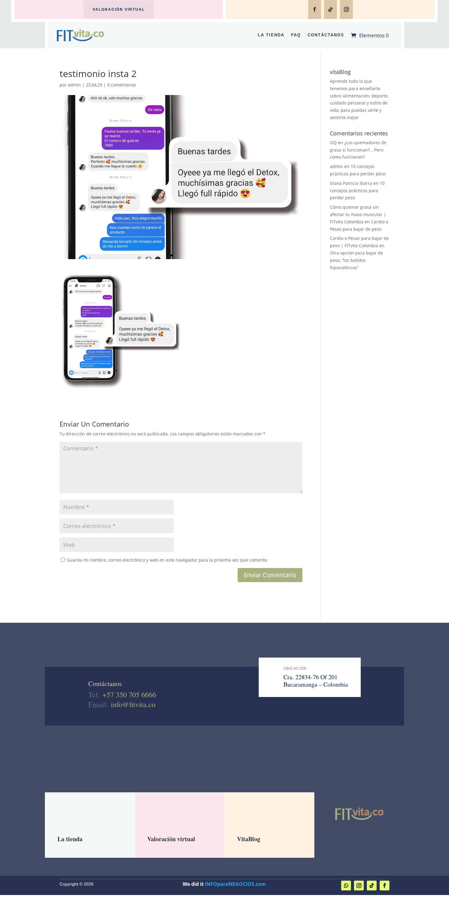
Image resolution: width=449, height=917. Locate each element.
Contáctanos (326, 35)
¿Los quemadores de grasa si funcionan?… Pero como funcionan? (358, 150)
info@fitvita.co (133, 704)
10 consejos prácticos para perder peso (357, 190)
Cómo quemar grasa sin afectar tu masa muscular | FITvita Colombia (358, 214)
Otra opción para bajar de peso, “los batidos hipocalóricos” (356, 260)
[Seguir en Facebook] (314, 9)
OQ (333, 142)
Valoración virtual (119, 9)
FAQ (296, 35)
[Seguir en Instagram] (346, 9)
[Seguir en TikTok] (330, 9)
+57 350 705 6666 (129, 694)
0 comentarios (121, 85)
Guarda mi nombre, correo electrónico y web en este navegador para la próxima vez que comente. (167, 560)
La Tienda (271, 35)
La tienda (69, 838)
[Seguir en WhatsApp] (346, 885)
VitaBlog (248, 838)
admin (74, 85)
